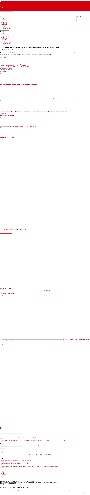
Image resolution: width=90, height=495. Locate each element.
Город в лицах (6, 26)
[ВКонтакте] (1, 69)
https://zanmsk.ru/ (32, 481)
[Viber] (9, 69)
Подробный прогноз (3, 2)
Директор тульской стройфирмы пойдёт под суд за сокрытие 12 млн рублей (14, 63)
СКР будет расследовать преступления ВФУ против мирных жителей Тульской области (16, 66)
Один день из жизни (7, 27)
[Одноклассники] (4, 69)
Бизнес (3, 475)
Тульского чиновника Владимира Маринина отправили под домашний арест (14, 65)
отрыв (7, 57)
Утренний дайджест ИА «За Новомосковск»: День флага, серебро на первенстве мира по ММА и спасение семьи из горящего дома (33, 111)
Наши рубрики (4, 24)
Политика (3, 18)
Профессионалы (6, 25)
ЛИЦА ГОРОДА (4, 342)
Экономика (4, 19)
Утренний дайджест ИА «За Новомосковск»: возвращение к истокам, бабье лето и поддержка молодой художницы (29, 98)
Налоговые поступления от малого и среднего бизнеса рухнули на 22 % (35, 445)
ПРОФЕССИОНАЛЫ (6, 233)
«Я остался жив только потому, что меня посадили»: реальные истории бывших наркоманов (45, 466)
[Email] (3, 9)
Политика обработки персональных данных (7, 485)
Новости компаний (7, 28)
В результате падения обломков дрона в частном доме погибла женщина (18, 84)
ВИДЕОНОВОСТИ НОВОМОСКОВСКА (11, 424)
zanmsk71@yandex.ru (10, 488)
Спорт (3, 20)
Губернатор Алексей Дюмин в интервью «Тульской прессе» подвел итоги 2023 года (41, 463)
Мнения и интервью (5, 21)
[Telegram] (6, 69)
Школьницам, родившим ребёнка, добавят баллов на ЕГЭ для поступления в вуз (23, 126)
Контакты (3, 477)
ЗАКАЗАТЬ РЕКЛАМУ (6, 10)
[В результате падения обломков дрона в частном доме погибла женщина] (6, 82)
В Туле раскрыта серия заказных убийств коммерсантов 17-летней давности (14, 64)
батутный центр (3, 57)
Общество (3, 471)
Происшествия (4, 22)
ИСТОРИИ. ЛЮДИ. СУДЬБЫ (8, 137)
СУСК (9, 57)
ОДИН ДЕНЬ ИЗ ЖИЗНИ (7, 293)
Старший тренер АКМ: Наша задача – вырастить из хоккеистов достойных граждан (40, 454)
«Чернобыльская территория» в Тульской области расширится (20, 135)
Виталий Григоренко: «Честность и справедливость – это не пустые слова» (14, 229)
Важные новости (5, 23)
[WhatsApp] (11, 69)
